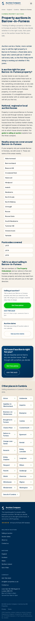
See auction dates (17, 334)
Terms (9, 609)
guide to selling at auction (11, 133)
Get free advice (17, 305)
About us (4, 540)
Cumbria (16, 9)
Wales (4, 561)
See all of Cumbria (9, 494)
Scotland (4, 557)
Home (3, 9)
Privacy (4, 609)
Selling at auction (7, 533)
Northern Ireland (7, 564)
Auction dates (6, 536)
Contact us (5, 543)
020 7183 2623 (9, 311)
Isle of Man (5, 567)
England (9, 9)
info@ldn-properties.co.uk (10, 581)
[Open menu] (31, 3)
